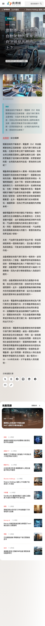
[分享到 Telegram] (35, 379)
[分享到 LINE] (23, 379)
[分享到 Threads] (11, 379)
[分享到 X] (5, 379)
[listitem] (22, 440)
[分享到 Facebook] (17, 379)
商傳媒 (6, 138)
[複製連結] (11, 385)
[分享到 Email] (5, 385)
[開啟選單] (3, 4)
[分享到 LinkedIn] (29, 379)
